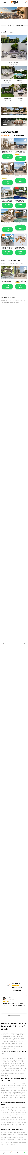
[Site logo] (14, 2)
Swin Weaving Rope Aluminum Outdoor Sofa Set (20, 281)
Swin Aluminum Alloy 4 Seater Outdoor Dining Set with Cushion (20, 248)
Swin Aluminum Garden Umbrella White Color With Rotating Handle (20, 201)
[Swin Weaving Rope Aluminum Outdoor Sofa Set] (20, 272)
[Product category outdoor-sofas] (14, 50)
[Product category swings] (20, 93)
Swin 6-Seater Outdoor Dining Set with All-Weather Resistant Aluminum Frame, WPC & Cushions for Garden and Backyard (7, 152)
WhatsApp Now (7, 156)
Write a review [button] (17, 990)
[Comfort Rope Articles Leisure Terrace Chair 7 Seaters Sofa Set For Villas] (7, 168)
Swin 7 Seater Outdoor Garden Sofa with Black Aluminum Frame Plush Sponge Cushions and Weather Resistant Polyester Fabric (20, 177)
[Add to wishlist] (11, 140)
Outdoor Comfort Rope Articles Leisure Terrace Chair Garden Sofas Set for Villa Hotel (20, 152)
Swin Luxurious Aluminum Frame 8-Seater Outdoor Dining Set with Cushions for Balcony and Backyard (7, 248)
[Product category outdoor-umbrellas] (20, 75)
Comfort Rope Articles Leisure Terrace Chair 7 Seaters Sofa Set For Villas (7, 177)
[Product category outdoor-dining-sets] (7, 75)
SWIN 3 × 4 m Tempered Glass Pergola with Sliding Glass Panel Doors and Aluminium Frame (7, 201)
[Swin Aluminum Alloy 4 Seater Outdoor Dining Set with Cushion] (20, 240)
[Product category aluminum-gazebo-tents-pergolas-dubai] (7, 94)
